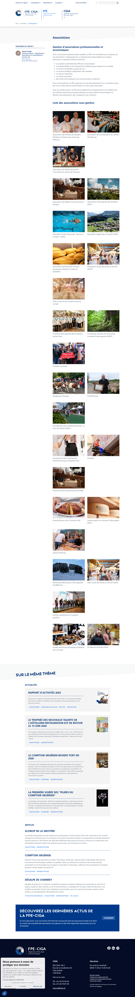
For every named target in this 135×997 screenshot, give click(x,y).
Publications (47, 3)
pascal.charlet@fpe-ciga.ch (29, 61)
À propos (58, 3)
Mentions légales (95, 975)
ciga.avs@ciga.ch (59, 988)
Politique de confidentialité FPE (99, 977)
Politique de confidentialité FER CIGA (100, 979)
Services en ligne (21, 3)
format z (99, 986)
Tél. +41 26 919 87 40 (61, 981)
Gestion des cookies (95, 981)
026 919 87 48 (26, 59)
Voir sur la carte (59, 977)
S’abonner (108, 918)
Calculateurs (35, 3)
